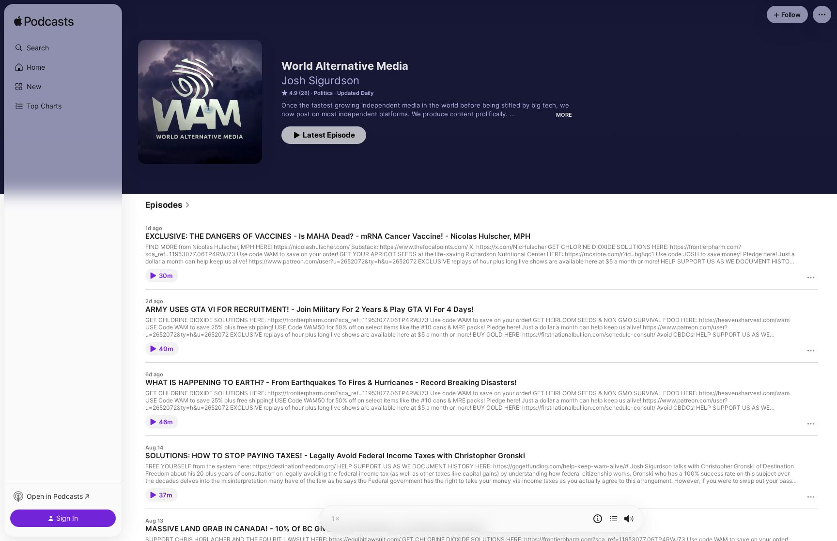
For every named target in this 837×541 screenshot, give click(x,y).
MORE (564, 114)
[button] (63, 48)
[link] (167, 205)
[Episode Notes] (598, 519)
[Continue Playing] (614, 519)
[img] (44, 22)
